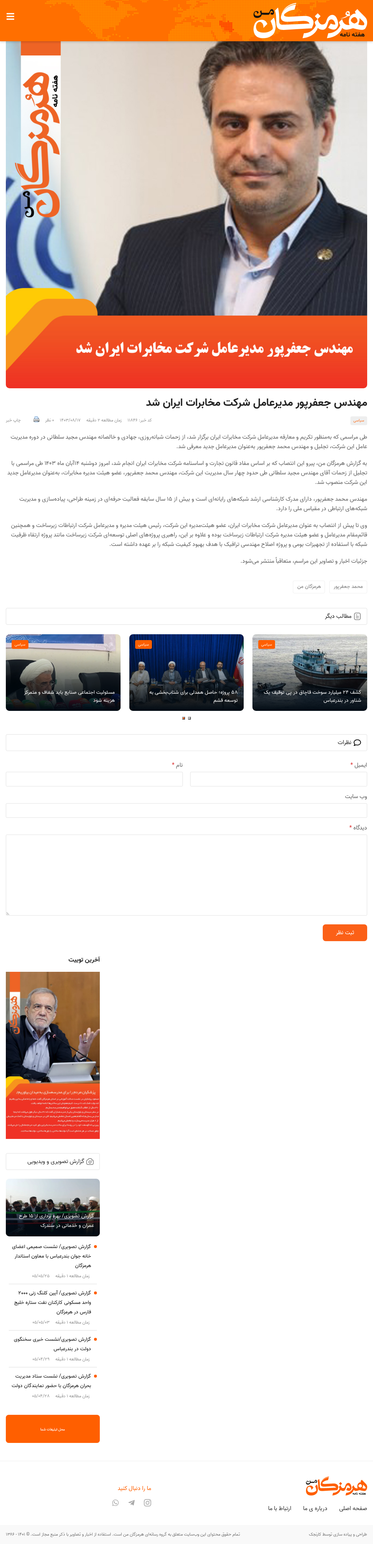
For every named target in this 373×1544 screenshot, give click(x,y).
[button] (10, 16)
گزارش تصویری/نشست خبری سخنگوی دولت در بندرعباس (52, 1344)
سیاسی (358, 420)
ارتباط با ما (279, 1508)
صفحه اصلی (353, 1508)
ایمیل (358, 765)
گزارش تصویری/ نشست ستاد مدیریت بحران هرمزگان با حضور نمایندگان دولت (51, 1381)
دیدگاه (358, 828)
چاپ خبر (13, 420)
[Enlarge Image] (186, 207)
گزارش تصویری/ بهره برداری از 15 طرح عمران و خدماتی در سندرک (56, 1221)
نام (177, 765)
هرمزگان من (309, 586)
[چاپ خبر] (36, 420)
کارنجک (315, 1534)
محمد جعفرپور (348, 586)
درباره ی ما (315, 1508)
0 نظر (49, 420)
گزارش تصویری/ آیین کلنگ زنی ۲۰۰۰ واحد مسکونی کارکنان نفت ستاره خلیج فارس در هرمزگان (52, 1302)
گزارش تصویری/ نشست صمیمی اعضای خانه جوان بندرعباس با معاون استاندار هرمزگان (51, 1256)
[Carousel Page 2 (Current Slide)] (183, 718)
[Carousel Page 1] (189, 718)
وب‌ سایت (356, 796)
